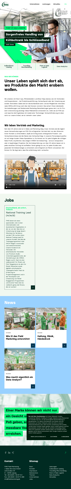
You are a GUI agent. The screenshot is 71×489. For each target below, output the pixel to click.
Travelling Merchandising (26, 66)
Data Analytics (62, 66)
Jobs (31, 479)
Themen (32, 475)
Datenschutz (33, 473)
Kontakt (32, 469)
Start (31, 466)
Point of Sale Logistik (44, 66)
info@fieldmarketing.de (12, 479)
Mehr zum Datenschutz (38, 436)
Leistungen (46, 4)
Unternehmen (34, 4)
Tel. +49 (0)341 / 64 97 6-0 (13, 475)
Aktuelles (56, 4)
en (66, 4)
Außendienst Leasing (8, 66)
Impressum (33, 471)
